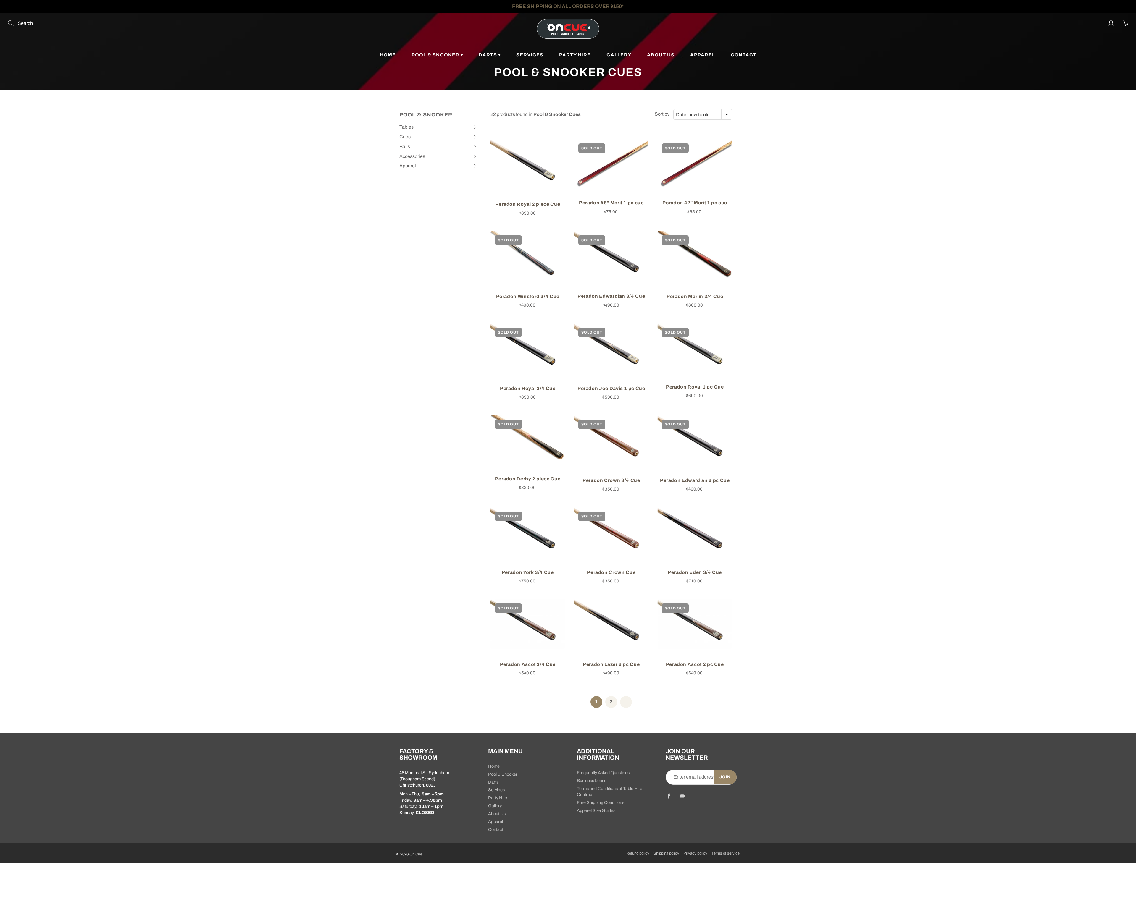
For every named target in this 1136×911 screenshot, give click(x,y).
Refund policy (637, 853)
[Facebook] (669, 796)
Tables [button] (409, 128)
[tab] (438, 127)
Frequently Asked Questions (603, 772)
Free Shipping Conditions (600, 802)
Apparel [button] (409, 167)
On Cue (415, 854)
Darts (488, 54)
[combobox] (702, 114)
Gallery (618, 54)
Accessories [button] (412, 157)
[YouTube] (682, 796)
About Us (660, 54)
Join (725, 777)
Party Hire (575, 54)
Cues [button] (409, 138)
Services (529, 54)
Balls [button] (409, 148)
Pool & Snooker (436, 54)
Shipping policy (666, 853)
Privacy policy (695, 853)
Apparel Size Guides (596, 810)
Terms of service (725, 853)
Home (388, 54)
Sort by (662, 113)
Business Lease (591, 780)
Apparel (702, 54)
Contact (743, 54)
